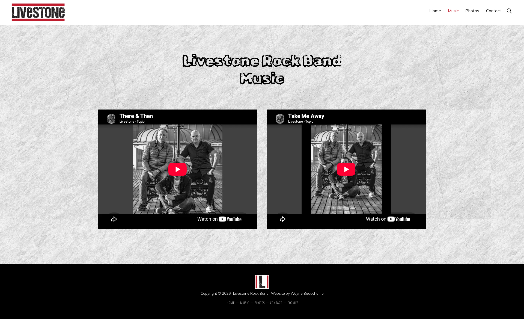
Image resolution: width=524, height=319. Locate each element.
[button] (509, 10)
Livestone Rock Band (251, 293)
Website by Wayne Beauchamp (297, 293)
